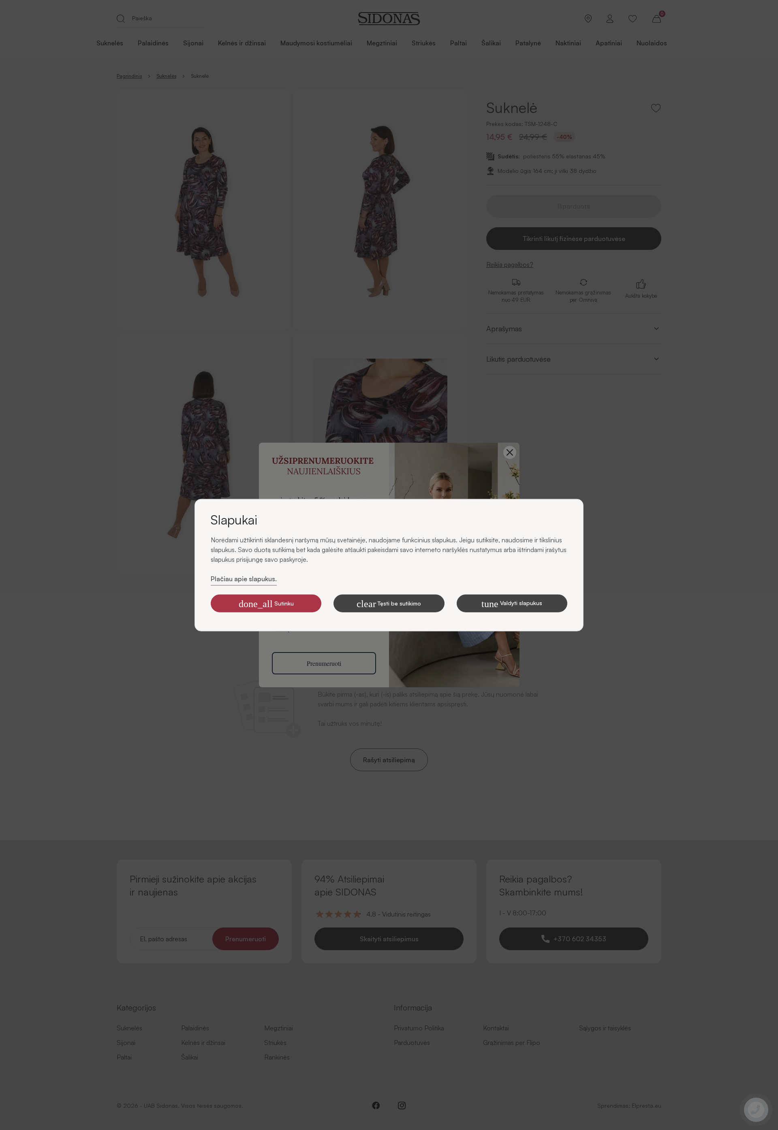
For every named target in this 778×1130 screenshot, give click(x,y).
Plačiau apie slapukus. (244, 579)
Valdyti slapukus (511, 603)
